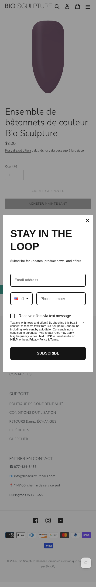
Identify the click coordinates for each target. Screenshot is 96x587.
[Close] (87, 220)
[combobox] (21, 298)
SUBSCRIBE (48, 353)
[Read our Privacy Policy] (83, 323)
